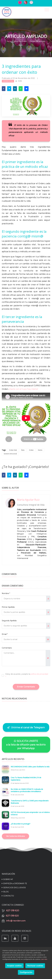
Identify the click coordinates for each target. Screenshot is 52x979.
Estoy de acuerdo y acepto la (26, 675)
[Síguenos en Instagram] (24, 938)
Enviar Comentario (26, 687)
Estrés (40, 450)
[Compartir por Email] (26, 88)
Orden (31, 450)
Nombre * (6, 593)
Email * (5, 634)
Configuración (26, 972)
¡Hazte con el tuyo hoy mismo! (23, 389)
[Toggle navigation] (46, 10)
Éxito (23, 450)
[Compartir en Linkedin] (15, 88)
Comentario (7, 648)
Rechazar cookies (35, 965)
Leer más (44, 959)
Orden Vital (13, 450)
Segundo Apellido (9, 621)
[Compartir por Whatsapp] (21, 88)
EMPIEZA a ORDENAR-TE (15, 883)
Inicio (9, 41)
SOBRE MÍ (8, 879)
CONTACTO (8, 896)
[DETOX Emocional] (26, 2)
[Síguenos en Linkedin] (5, 938)
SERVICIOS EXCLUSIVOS (14, 887)
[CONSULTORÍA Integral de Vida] (20, 2)
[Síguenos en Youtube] (15, 938)
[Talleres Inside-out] (32, 2)
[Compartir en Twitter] (9, 88)
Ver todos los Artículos (15, 836)
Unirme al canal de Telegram (27, 727)
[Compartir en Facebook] (3, 88)
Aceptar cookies (14, 965)
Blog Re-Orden (20, 41)
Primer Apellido (8, 607)
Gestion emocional (10, 454)
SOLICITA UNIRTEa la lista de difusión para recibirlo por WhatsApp (26, 745)
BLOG (6, 891)
